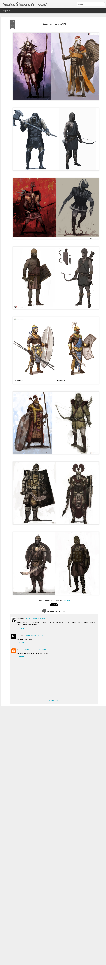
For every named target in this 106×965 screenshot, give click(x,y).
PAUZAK (20, 618)
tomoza (20, 635)
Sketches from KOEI (54, 24)
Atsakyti (20, 628)
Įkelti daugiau (54, 700)
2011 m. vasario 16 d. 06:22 (34, 635)
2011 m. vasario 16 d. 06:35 (35, 649)
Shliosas (66, 600)
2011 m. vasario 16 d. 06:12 (35, 618)
